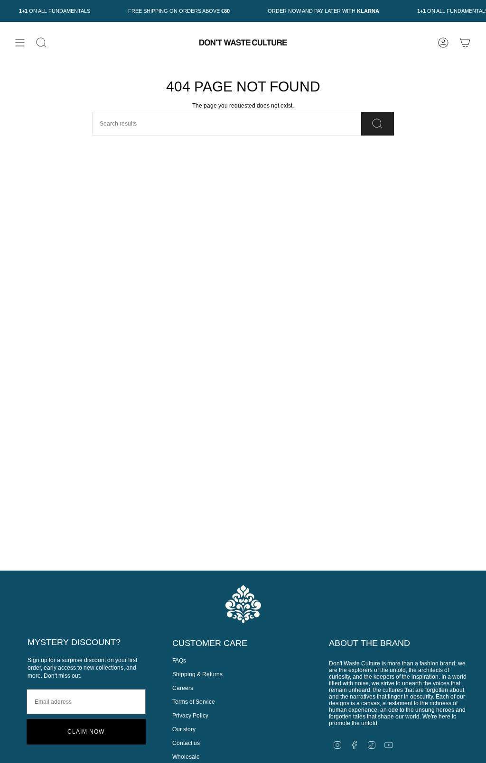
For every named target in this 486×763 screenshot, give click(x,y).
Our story (184, 729)
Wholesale (186, 757)
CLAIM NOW (85, 731)
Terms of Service (193, 702)
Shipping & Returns (197, 674)
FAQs (179, 660)
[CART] (465, 42)
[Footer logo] (243, 604)
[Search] (377, 124)
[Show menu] (19, 42)
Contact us (186, 743)
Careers (182, 688)
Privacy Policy (190, 715)
